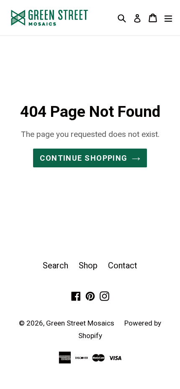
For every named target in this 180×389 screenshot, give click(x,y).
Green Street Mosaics (81, 323)
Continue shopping (83, 158)
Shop (88, 265)
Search (55, 265)
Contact (122, 265)
